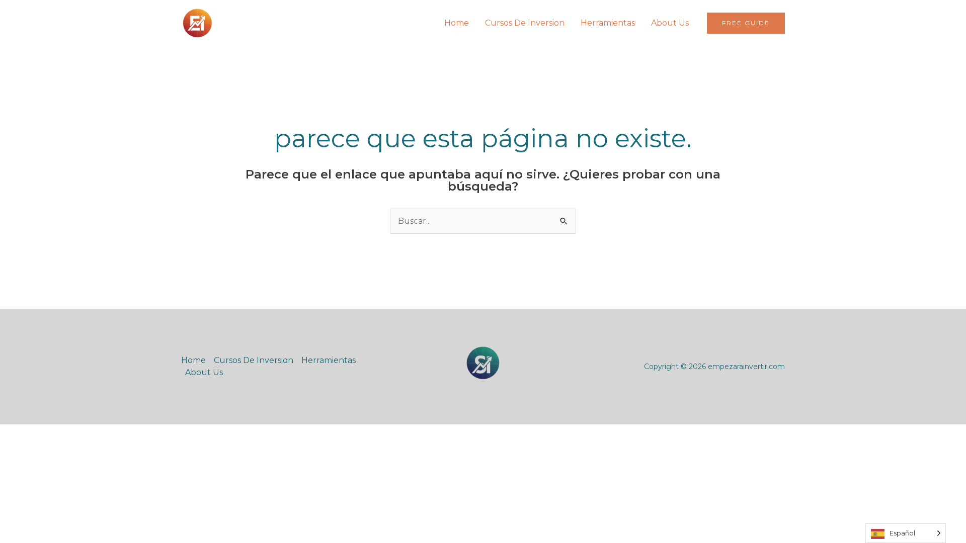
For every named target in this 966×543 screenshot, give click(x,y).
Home (456, 23)
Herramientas (608, 23)
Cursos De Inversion (525, 23)
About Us (670, 23)
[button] (746, 23)
